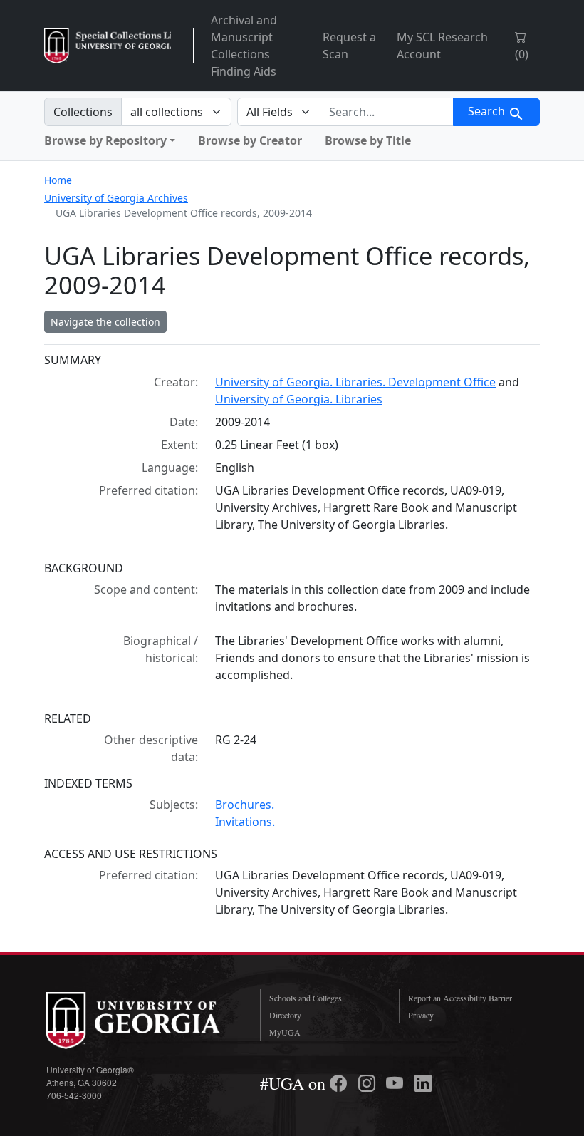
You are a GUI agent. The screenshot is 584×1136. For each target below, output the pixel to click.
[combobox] (386, 111)
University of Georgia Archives (116, 198)
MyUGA (285, 1032)
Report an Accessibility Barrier (460, 997)
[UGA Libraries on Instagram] (369, 1083)
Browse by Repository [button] (105, 140)
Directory (285, 1015)
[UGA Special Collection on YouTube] (396, 1083)
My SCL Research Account (442, 45)
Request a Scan (349, 45)
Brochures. (244, 804)
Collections (83, 112)
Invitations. (245, 822)
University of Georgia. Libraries (298, 399)
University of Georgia (142, 1020)
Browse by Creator (250, 140)
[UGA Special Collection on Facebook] (340, 1083)
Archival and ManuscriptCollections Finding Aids (244, 45)
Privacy (421, 1015)
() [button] (521, 54)
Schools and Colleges (305, 997)
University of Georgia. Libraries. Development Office (355, 382)
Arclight (107, 45)
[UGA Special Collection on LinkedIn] (423, 1083)
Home (58, 180)
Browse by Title (368, 140)
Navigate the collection (105, 322)
